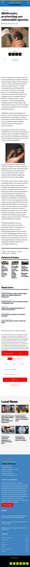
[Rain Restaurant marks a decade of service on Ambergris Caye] (22, 409)
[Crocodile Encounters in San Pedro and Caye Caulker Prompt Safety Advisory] (14, 263)
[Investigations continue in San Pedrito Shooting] (22, 430)
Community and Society (6, 300)
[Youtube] (27, 563)
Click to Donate (7, 505)
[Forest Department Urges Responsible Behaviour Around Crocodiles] (25, 263)
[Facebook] (10, 54)
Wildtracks (14, 253)
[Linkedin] (17, 563)
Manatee (19, 251)
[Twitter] (13, 54)
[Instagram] (14, 563)
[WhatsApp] (20, 54)
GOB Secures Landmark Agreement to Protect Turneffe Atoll (6, 440)
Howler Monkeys (11, 251)
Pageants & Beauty (5, 292)
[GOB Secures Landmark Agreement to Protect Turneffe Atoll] (5, 263)
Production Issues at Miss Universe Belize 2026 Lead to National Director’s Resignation (14, 295)
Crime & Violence (5, 313)
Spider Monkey (6, 253)
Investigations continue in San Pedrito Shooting (20, 439)
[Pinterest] (16, 54)
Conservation (4, 10)
